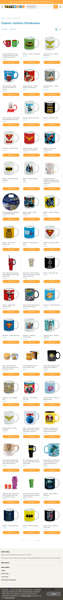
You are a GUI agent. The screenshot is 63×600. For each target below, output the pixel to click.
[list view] (60, 29)
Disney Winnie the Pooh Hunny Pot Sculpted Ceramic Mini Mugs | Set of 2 (10, 367)
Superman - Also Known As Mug (30, 243)
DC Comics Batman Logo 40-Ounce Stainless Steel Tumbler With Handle (31, 461)
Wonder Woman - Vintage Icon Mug (50, 86)
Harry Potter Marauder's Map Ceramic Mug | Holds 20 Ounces (51, 367)
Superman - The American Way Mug (30, 398)
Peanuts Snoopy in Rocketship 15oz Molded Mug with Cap (11, 118)
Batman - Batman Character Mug (51, 213)
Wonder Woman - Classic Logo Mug (10, 429)
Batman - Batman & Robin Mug (30, 179)
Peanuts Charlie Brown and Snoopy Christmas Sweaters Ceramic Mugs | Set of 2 (10, 55)
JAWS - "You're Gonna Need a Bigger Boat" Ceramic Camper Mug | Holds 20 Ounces (31, 429)
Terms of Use (10, 598)
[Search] (55, 7)
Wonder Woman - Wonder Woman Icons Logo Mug (30, 149)
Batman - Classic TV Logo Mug (31, 54)
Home (3, 18)
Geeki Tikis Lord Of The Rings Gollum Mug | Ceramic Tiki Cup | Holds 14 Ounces (31, 274)
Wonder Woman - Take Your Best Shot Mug (51, 398)
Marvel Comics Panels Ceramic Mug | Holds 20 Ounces (31, 305)
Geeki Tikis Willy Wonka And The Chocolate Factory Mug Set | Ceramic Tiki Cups (11, 495)
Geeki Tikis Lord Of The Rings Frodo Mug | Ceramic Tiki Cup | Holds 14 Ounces (31, 495)
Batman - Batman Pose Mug (31, 118)
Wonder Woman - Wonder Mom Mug (50, 54)
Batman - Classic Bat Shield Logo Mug (10, 179)
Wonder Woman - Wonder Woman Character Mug (30, 86)
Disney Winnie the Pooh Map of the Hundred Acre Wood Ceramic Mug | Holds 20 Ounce (51, 462)
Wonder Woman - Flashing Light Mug (51, 336)
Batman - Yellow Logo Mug (30, 526)
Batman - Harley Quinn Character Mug (9, 305)
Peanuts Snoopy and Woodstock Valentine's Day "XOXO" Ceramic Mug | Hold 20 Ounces (51, 181)
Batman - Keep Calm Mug (50, 273)
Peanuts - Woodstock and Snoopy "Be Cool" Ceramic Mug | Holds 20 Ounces (50, 429)
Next (38, 540)
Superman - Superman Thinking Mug (29, 336)
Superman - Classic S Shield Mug (51, 243)
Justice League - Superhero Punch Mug (50, 526)
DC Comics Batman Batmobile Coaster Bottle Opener (11, 213)
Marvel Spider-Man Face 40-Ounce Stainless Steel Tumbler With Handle (11, 274)
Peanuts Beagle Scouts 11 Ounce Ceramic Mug (30, 366)
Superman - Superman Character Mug (49, 149)
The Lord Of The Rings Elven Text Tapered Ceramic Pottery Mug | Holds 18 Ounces (11, 461)
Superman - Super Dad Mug (10, 148)
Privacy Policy (26, 596)
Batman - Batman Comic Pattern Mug (29, 213)
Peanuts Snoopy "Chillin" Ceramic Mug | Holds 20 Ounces (9, 87)
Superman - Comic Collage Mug (10, 398)
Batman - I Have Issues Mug (10, 526)
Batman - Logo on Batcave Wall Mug (50, 494)
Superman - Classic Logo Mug (11, 335)
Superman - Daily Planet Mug (51, 305)
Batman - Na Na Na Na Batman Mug (9, 243)
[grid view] (56, 29)
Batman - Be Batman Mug (50, 118)
